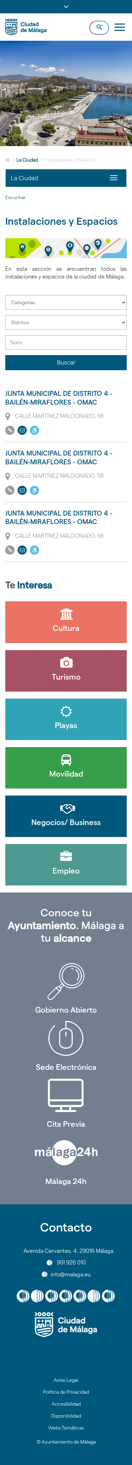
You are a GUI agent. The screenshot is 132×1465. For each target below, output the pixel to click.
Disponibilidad (66, 1416)
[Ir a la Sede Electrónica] (66, 1038)
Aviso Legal (66, 1380)
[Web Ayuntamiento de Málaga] (66, 1325)
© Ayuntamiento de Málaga (66, 1442)
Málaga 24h (66, 1181)
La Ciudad (27, 160)
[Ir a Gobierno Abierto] (66, 981)
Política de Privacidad (66, 1392)
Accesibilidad (66, 1404)
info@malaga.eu (71, 1274)
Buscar (66, 362)
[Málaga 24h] (66, 1152)
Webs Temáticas (66, 1428)
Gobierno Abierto (66, 1010)
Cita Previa (66, 1124)
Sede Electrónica (66, 1067)
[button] (66, 6)
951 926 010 (71, 1262)
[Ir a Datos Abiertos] (66, 1095)
